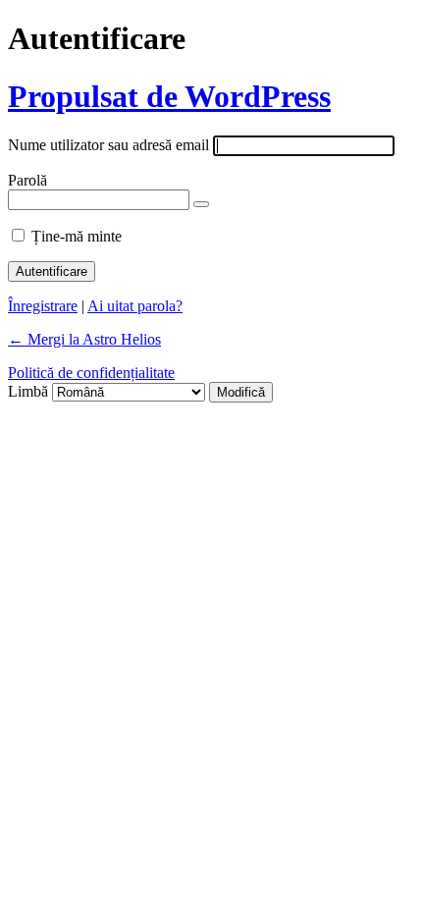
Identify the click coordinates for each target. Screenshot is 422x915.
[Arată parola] (201, 204)
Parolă (27, 180)
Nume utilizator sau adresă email (108, 144)
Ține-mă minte (76, 236)
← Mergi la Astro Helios (84, 339)
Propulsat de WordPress (169, 96)
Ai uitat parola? (135, 305)
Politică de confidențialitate (91, 372)
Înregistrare (43, 305)
